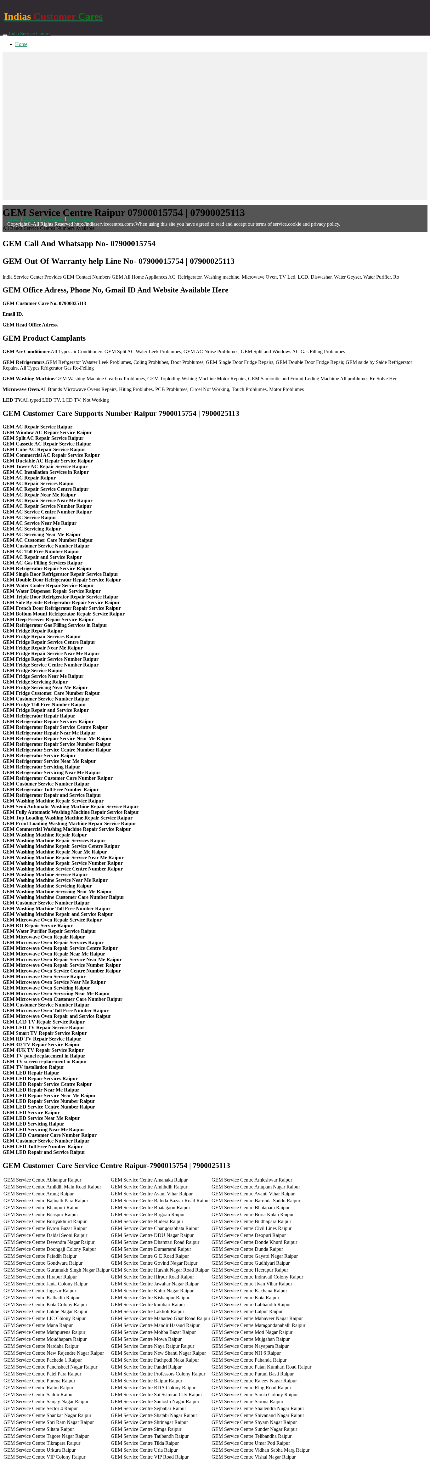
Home (21, 44)
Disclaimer (53, 218)
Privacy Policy (81, 218)
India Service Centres (30, 33)
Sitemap (31, 218)
